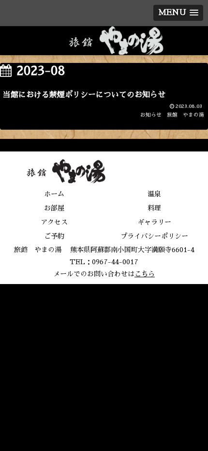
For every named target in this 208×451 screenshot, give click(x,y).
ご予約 (54, 236)
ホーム (54, 194)
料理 (154, 208)
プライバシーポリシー (154, 236)
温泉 (154, 194)
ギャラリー (154, 222)
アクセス (54, 222)
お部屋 (54, 208)
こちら (144, 274)
